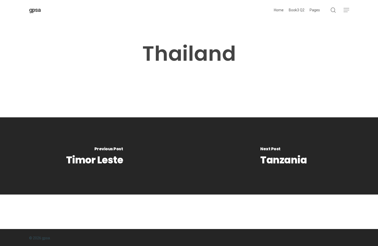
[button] (346, 10)
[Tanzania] (283, 156)
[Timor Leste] (94, 156)
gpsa (35, 10)
